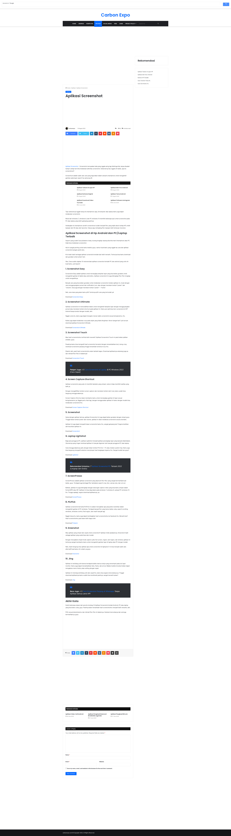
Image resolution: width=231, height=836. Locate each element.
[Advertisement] (115, 40)
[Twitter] (78, 653)
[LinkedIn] (91, 133)
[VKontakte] (109, 133)
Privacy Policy (130, 23)
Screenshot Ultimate (78, 327)
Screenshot (76, 431)
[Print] (117, 653)
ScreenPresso (76, 497)
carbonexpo (72, 128)
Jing (73, 580)
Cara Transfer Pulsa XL (144, 80)
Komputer (89, 23)
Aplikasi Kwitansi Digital (85, 194)
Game (121, 23)
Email (68, 761)
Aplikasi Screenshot (72, 166)
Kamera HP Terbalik (143, 77)
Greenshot (75, 554)
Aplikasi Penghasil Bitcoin (119, 714)
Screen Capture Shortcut (80, 407)
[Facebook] (73, 653)
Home (74, 23)
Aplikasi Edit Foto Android (119, 188)
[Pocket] (117, 133)
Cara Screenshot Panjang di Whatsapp (98, 591)
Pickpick (75, 523)
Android (81, 23)
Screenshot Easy (77, 297)
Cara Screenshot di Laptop (96, 370)
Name (68, 755)
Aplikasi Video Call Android (74, 714)
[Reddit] (104, 133)
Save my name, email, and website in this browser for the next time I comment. (89, 768)
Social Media (107, 23)
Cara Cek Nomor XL (143, 83)
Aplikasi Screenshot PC (101, 466)
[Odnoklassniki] (113, 133)
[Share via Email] (112, 653)
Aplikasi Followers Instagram (120, 200)
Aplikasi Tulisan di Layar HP (86, 188)
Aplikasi (98, 23)
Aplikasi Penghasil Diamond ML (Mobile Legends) (97, 715)
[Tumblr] (96, 133)
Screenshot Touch (78, 358)
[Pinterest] (100, 133)
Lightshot (75, 455)
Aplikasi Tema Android (118, 194)
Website (101, 761)
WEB (115, 23)
